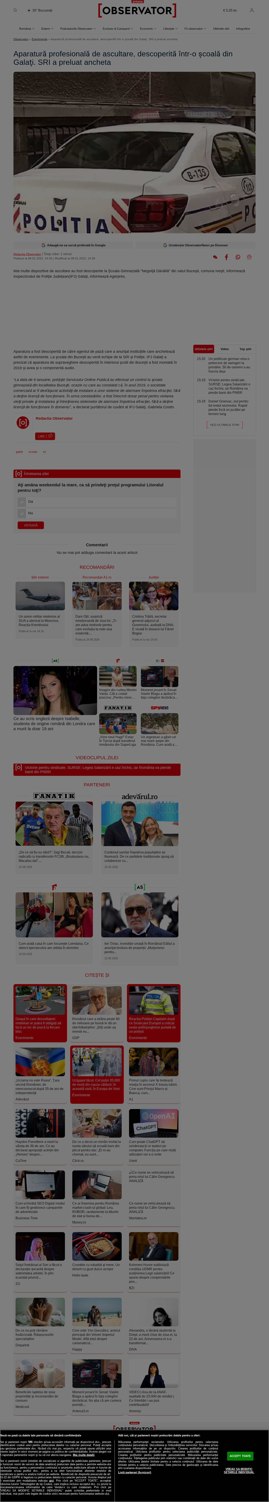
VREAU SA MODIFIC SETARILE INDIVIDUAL (239, 1471)
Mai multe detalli (84, 1455)
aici (51, 1480)
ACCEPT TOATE (240, 1456)
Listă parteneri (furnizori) (134, 1472)
